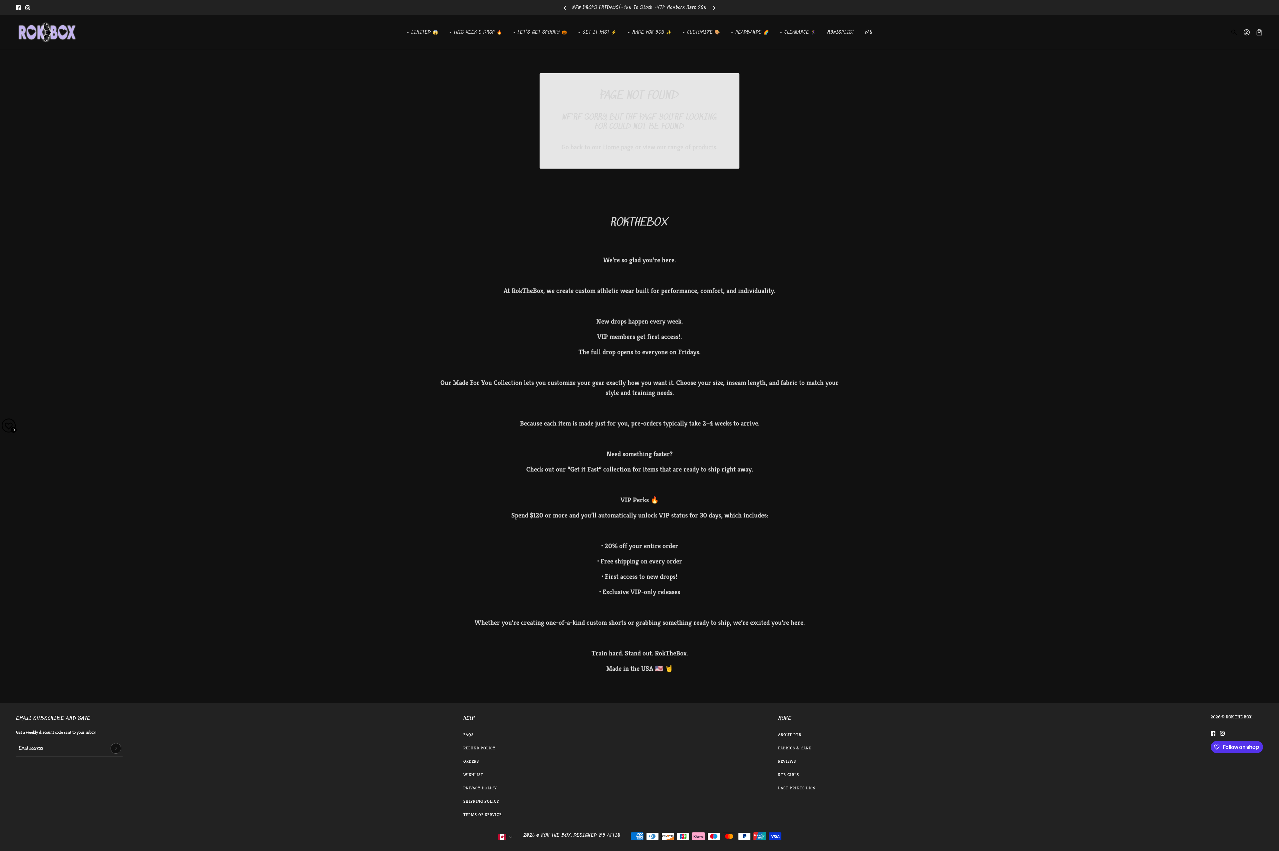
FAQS (468, 734)
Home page (618, 147)
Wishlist (473, 774)
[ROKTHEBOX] (47, 32)
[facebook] (18, 7)
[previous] (565, 8)
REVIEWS (787, 761)
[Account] (1246, 32)
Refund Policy (479, 747)
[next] (714, 8)
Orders (471, 761)
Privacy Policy (480, 787)
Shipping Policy (481, 801)
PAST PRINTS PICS (796, 787)
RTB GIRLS (788, 774)
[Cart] (1259, 32)
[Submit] (116, 748)
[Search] (1234, 32)
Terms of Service (482, 814)
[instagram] (27, 7)
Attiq (613, 835)
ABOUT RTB (789, 734)
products (704, 147)
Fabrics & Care (794, 747)
